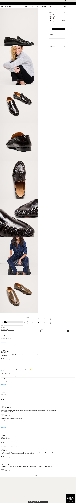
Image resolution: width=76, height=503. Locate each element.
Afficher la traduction (3, 342)
